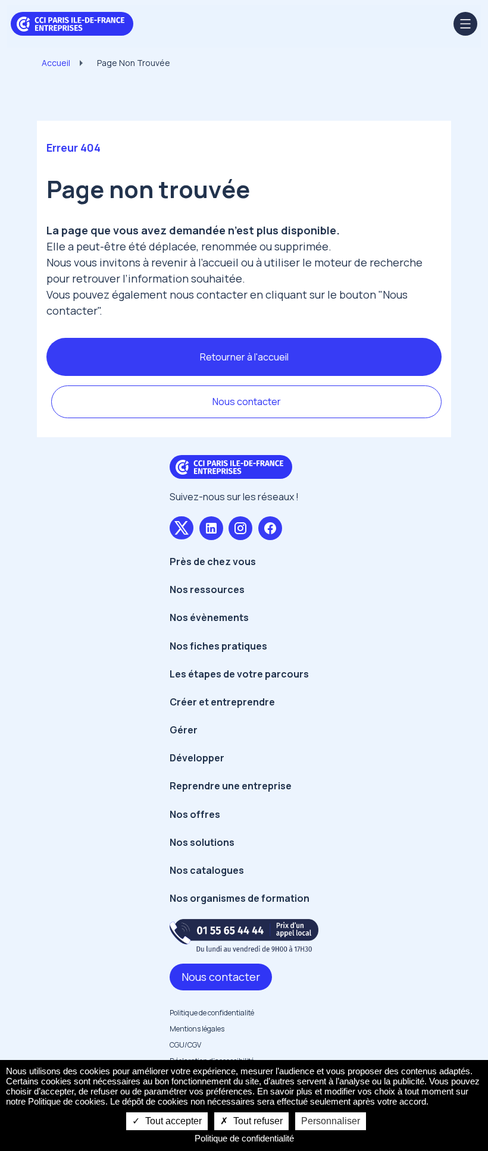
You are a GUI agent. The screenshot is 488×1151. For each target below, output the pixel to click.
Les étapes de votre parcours (239, 673)
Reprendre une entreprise (231, 785)
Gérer (184, 729)
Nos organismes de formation (239, 898)
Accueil (56, 62)
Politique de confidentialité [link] (244, 1138)
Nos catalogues (207, 870)
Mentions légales (197, 1029)
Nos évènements (209, 617)
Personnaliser (330, 1121)
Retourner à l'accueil (244, 356)
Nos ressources (207, 589)
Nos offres (195, 814)
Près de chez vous (213, 561)
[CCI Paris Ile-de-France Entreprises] (72, 22)
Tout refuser (257, 1121)
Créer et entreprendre (222, 701)
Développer (197, 757)
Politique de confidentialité (212, 1013)
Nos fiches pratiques (218, 646)
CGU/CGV (185, 1045)
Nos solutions (202, 842)
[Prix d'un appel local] (244, 935)
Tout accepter (172, 1121)
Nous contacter (246, 401)
